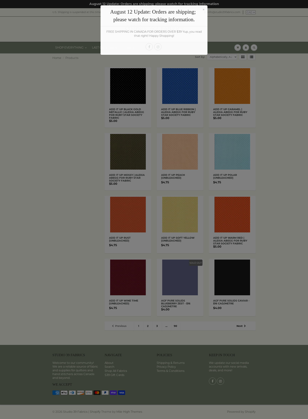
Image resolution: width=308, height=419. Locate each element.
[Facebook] (149, 46)
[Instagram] (157, 46)
